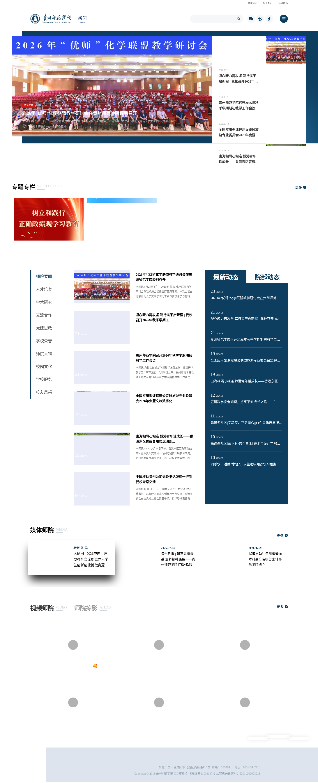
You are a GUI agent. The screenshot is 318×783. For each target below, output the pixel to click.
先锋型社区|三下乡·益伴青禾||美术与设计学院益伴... (246, 443)
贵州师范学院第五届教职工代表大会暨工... (154, 723)
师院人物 (44, 353)
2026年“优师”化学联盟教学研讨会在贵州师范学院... (246, 298)
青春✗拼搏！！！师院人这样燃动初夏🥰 (67, 666)
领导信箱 (283, 3)
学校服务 (44, 379)
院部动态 (267, 277)
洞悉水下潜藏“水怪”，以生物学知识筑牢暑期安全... (246, 464)
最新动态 (225, 277)
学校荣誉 (44, 341)
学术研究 (44, 302)
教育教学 (28, 105)
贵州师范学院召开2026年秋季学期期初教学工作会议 (246, 339)
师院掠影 (91, 608)
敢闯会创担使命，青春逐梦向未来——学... (154, 666)
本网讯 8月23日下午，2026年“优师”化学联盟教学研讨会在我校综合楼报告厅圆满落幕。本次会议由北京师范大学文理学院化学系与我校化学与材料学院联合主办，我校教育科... (99, 124)
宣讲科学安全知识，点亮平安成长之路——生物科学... (246, 402)
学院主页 (252, 3)
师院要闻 (44, 276)
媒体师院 (48, 530)
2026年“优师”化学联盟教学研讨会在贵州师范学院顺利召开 (79, 113)
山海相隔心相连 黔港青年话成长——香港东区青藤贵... (246, 381)
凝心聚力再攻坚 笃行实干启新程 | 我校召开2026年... (246, 319)
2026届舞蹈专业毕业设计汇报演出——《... (68, 723)
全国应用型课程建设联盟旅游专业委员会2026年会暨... (246, 360)
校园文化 (44, 366)
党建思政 (44, 328)
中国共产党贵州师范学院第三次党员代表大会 (242, 723)
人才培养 (44, 289)
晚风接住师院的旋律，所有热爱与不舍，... (240, 666)
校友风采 (44, 392)
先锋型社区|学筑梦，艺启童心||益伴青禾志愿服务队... (246, 423)
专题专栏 (36, 187)
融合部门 (268, 3)
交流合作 (44, 315)
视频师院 (47, 608)
